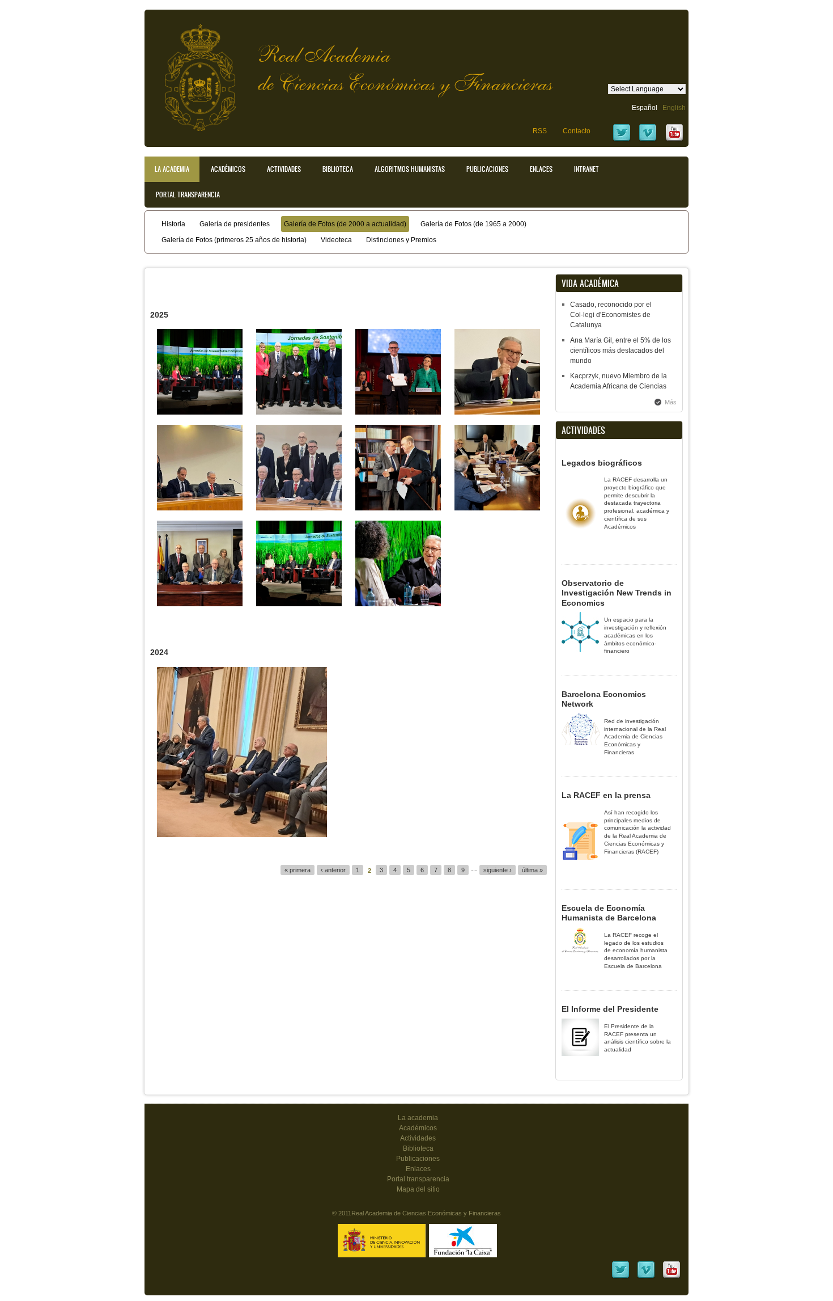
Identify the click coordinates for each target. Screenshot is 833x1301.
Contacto (576, 131)
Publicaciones (487, 169)
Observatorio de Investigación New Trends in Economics (617, 592)
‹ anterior (333, 870)
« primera (297, 870)
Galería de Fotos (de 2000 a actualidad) (345, 224)
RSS (540, 131)
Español (644, 108)
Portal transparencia (188, 194)
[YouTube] (674, 140)
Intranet (586, 169)
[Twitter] (622, 140)
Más (671, 402)
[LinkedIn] (620, 1277)
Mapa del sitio (418, 1189)
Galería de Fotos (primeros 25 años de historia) (234, 240)
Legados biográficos (602, 462)
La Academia (172, 169)
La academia (418, 1118)
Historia (173, 224)
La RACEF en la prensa (606, 795)
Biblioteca (337, 169)
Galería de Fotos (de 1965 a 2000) (473, 224)
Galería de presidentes (234, 224)
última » (532, 870)
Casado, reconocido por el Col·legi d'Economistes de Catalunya (611, 315)
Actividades (284, 169)
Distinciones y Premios (401, 240)
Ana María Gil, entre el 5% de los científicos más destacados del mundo (620, 350)
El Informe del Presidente (610, 1008)
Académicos (228, 169)
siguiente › (497, 870)
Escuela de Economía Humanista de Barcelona (609, 913)
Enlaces (541, 169)
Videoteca (336, 240)
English (674, 108)
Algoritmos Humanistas (410, 169)
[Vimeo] (648, 140)
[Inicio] (191, 71)
